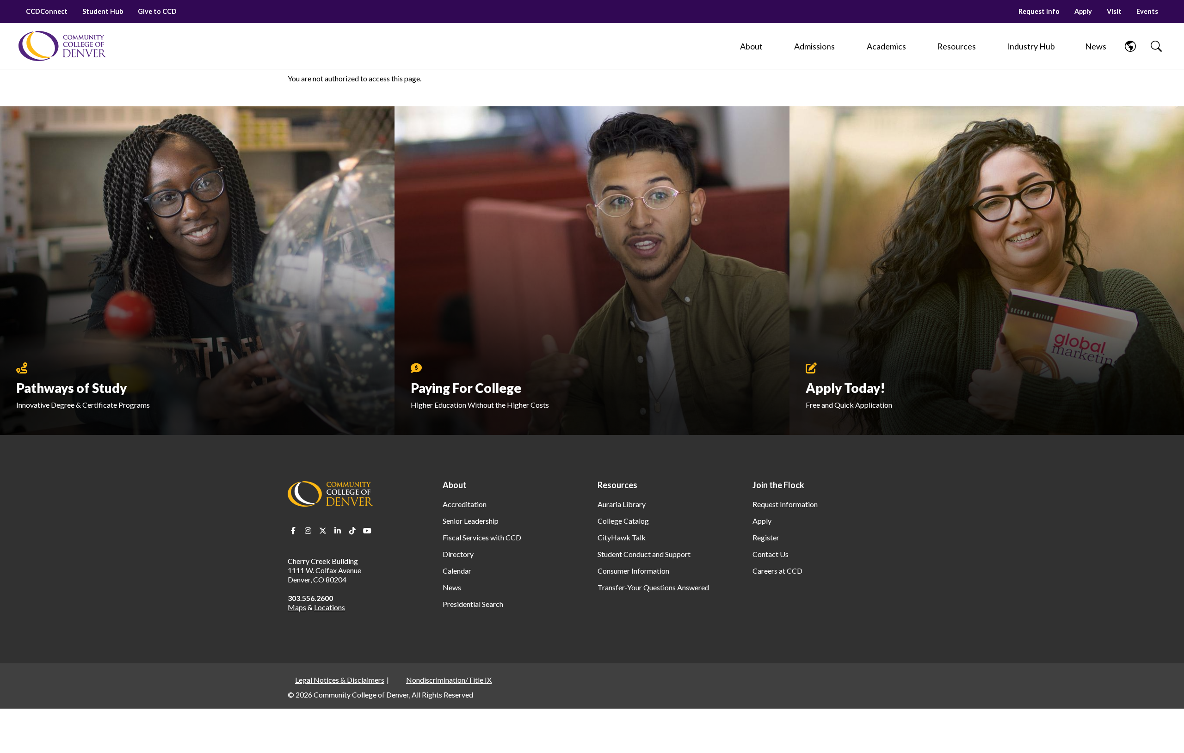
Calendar (457, 570)
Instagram (308, 530)
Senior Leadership (471, 520)
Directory (458, 554)
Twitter (322, 530)
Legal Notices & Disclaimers (339, 679)
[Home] (62, 46)
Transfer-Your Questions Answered (653, 587)
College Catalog (623, 520)
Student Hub (102, 11)
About (455, 485)
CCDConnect (47, 11)
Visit (1114, 11)
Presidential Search (473, 604)
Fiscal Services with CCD (482, 537)
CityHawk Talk (622, 537)
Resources (617, 485)
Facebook (293, 530)
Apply (1083, 11)
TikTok (352, 530)
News (452, 587)
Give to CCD (157, 11)
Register (765, 537)
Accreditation (465, 504)
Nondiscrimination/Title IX (449, 679)
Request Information (785, 504)
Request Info (1039, 11)
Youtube (367, 530)
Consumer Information (633, 570)
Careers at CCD (777, 570)
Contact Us (770, 554)
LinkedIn (337, 530)
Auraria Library (622, 504)
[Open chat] (1165, 732)
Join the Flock (778, 485)
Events (1147, 11)
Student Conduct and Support (644, 554)
